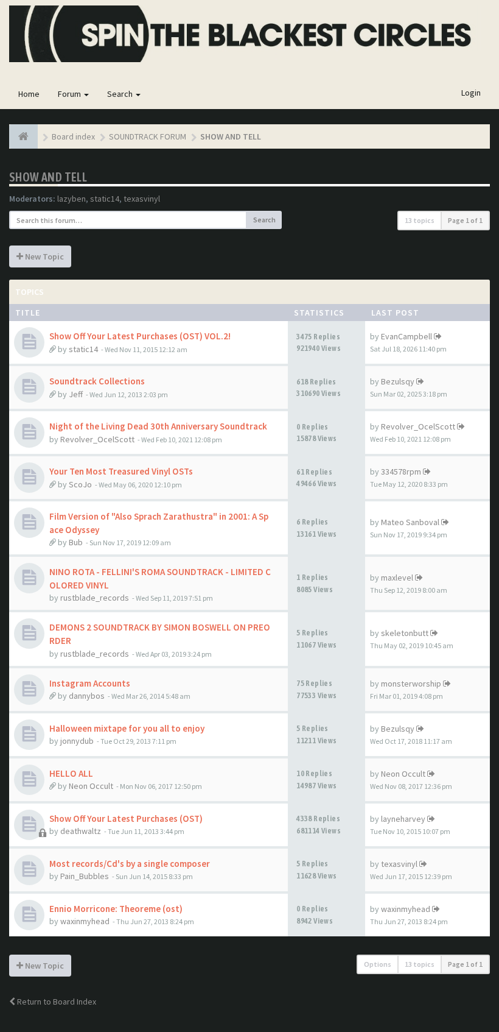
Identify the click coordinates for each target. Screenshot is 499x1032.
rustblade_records (94, 597)
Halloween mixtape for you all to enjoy (126, 728)
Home (29, 93)
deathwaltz (80, 830)
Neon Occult (91, 785)
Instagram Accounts (89, 683)
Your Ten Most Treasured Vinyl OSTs (121, 471)
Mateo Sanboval (410, 522)
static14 (104, 198)
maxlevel (397, 577)
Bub (76, 542)
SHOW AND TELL (48, 177)
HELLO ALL (71, 773)
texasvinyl (142, 198)
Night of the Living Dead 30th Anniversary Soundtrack (158, 426)
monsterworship (411, 683)
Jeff (76, 394)
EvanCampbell (406, 336)
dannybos (87, 695)
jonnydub (77, 740)
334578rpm (401, 471)
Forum (70, 93)
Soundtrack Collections (97, 381)
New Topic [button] (43, 256)
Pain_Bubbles (84, 876)
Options (377, 964)
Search (120, 93)
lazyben (71, 198)
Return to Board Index (55, 1001)
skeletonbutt (404, 632)
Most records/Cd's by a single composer (129, 863)
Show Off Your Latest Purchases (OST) (126, 818)
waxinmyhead (85, 921)
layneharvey (403, 818)
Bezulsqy (397, 381)
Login (471, 92)
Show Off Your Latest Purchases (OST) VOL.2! (140, 336)
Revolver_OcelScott (97, 439)
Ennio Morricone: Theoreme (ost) (116, 908)
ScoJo (80, 484)
